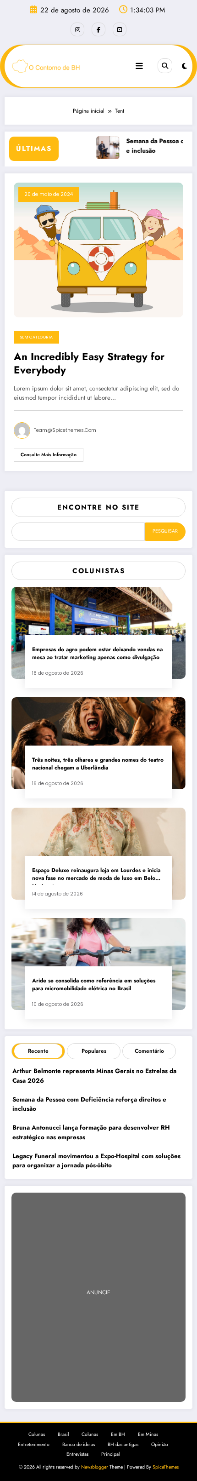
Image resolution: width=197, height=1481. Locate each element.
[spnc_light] (184, 66)
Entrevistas (77, 1454)
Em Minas (148, 1434)
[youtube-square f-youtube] (119, 29)
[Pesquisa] (165, 65)
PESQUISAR (165, 531)
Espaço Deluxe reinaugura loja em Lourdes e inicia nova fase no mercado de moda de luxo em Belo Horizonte (96, 876)
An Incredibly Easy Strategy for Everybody (89, 363)
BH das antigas (123, 1444)
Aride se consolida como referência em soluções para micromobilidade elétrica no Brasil (93, 985)
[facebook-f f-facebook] (98, 29)
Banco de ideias (78, 1444)
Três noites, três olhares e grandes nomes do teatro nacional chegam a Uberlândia (98, 764)
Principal (110, 1454)
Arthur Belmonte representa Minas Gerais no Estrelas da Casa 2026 (94, 1076)
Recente (38, 1051)
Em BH (118, 1434)
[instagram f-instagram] (77, 29)
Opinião (159, 1444)
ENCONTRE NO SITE (98, 507)
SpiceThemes (166, 1467)
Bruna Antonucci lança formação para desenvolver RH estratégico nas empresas (91, 1132)
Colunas (36, 1434)
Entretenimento (33, 1444)
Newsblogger (94, 1467)
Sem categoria (36, 337)
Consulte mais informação (49, 454)
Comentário (149, 1051)
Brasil (63, 1434)
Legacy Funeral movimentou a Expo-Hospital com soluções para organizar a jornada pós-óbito (96, 1161)
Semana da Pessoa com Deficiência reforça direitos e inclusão (89, 1104)
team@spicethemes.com (65, 430)
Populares (94, 1051)
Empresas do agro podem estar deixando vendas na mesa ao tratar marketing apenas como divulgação (97, 653)
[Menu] (139, 66)
